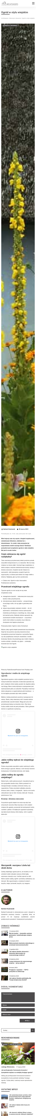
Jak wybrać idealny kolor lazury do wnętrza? (19, 1105)
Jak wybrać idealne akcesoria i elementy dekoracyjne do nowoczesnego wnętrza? (19, 953)
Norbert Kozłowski (9, 529)
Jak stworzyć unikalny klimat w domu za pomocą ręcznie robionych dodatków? (21, 1113)
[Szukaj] (33, 1030)
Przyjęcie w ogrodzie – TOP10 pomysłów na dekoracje (18, 970)
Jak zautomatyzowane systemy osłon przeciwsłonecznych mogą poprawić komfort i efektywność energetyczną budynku (20, 1097)
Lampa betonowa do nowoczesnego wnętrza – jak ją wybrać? (20, 962)
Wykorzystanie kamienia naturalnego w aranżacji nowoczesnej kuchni (21, 944)
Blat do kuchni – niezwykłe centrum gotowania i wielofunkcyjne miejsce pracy (20, 935)
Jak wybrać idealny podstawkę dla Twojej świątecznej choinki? (20, 979)
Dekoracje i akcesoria (10, 25)
